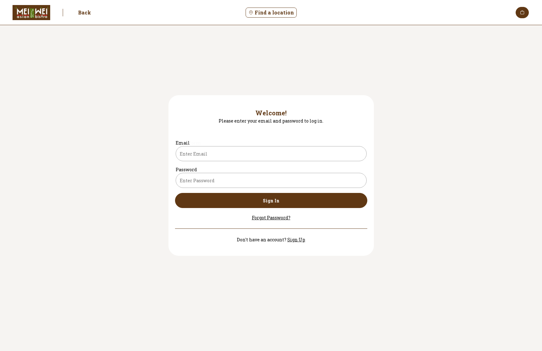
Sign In (271, 201)
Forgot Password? (271, 218)
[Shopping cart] (522, 12)
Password (186, 170)
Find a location (274, 12)
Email (183, 143)
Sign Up (296, 240)
